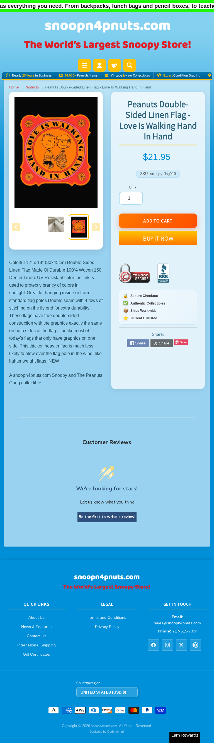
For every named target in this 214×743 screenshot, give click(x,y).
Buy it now (158, 238)
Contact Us (36, 636)
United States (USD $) (103, 692)
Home (14, 87)
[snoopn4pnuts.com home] (107, 587)
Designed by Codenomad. (107, 731)
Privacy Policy (107, 626)
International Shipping (36, 645)
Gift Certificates (36, 654)
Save (183, 342)
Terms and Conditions (107, 617)
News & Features (36, 626)
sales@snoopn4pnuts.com (177, 622)
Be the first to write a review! (107, 516)
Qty (133, 187)
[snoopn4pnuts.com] (107, 36)
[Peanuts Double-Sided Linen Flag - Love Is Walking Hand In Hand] (79, 227)
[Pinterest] (195, 644)
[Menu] (84, 65)
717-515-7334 (185, 631)
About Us (36, 617)
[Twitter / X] (181, 644)
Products (32, 87)
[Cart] (114, 65)
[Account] (99, 65)
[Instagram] (167, 644)
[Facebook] (153, 644)
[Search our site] (129, 65)
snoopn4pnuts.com (104, 726)
